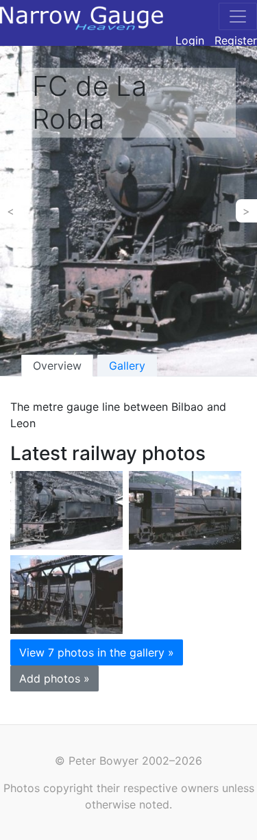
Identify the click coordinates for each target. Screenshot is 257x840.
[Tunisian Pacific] (66, 593)
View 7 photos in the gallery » (96, 652)
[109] (185, 509)
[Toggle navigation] (238, 16)
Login (189, 40)
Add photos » (54, 678)
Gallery (127, 365)
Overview (57, 365)
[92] (66, 509)
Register (236, 40)
